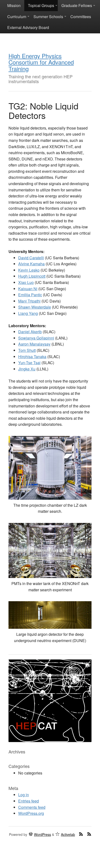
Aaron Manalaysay (34, 344)
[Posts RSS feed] (80, 834)
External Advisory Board (28, 27)
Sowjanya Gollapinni (36, 338)
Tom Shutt (27, 350)
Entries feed (28, 801)
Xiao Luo (26, 282)
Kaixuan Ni (27, 288)
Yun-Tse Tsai (29, 362)
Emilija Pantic (30, 294)
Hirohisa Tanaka (32, 356)
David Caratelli (31, 257)
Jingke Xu (26, 369)
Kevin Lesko (29, 270)
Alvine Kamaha (31, 264)
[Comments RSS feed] (89, 834)
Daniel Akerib (30, 331)
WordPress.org (31, 813)
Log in (23, 794)
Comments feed (31, 807)
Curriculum (16, 16)
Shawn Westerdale (34, 307)
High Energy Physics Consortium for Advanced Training (41, 62)
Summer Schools (48, 16)
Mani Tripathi (29, 301)
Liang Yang (28, 313)
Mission (14, 5)
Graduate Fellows (76, 5)
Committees (80, 16)
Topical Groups (41, 5)
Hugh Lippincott (31, 276)
